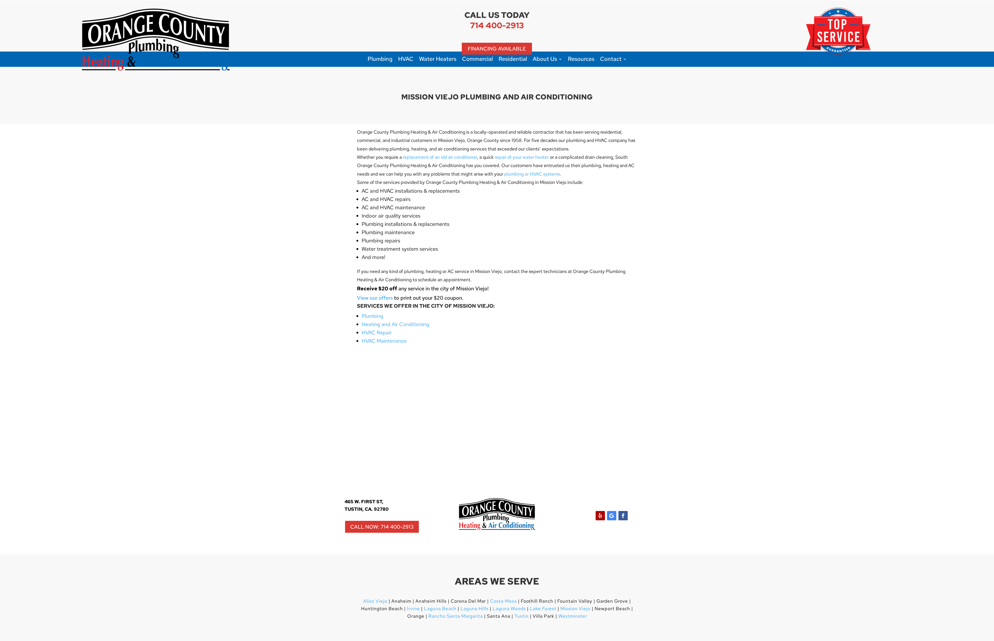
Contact (611, 60)
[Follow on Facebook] (623, 515)
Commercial (477, 60)
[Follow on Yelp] (600, 515)
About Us (545, 60)
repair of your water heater (522, 157)
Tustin (521, 616)
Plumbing (380, 60)
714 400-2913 (497, 25)
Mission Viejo (575, 608)
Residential (513, 60)
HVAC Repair (377, 332)
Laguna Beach (441, 608)
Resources (581, 60)
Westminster (572, 616)
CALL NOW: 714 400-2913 (382, 526)
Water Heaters (437, 60)
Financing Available (497, 48)
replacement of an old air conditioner (440, 157)
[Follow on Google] (611, 515)
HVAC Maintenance (384, 340)
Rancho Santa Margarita (455, 616)
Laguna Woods (508, 608)
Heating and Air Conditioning (395, 324)
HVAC (405, 60)
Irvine (413, 608)
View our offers (375, 297)
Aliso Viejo (375, 601)
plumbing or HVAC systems (532, 174)
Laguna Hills (474, 608)
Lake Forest (543, 608)
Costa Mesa (503, 601)
